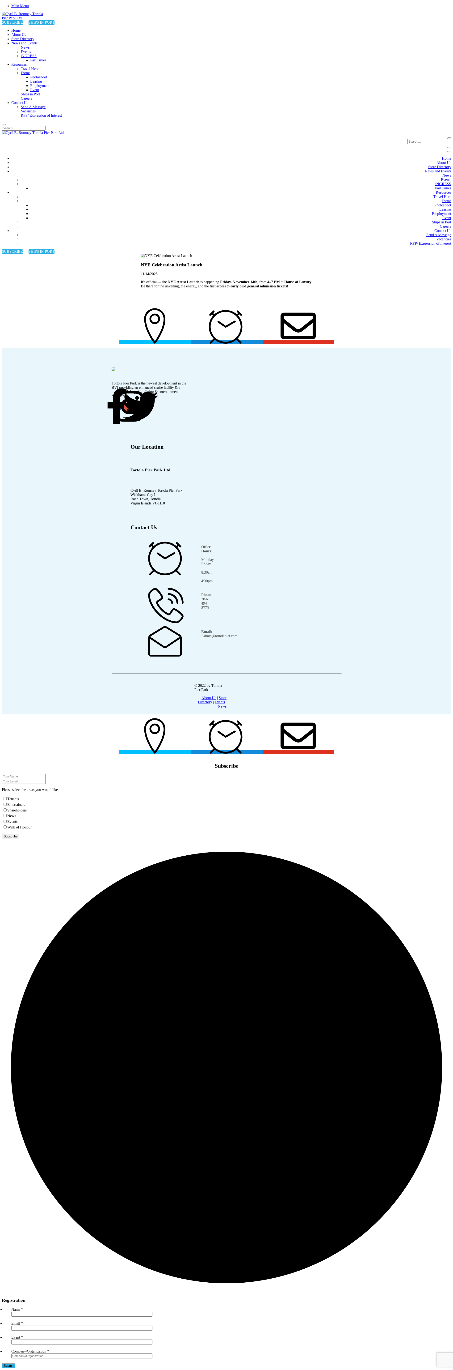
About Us (208, 698)
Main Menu (20, 6)
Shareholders (17, 810)
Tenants (13, 799)
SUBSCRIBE (12, 22)
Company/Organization (30, 1351)
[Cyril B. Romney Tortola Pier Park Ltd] (25, 18)
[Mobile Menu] (449, 147)
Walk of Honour (19, 827)
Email (17, 1323)
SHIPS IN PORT (42, 22)
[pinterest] (140, 406)
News (222, 706)
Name (17, 1309)
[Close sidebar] (449, 151)
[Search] (4, 124)
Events (220, 702)
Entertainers (16, 804)
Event (17, 1337)
